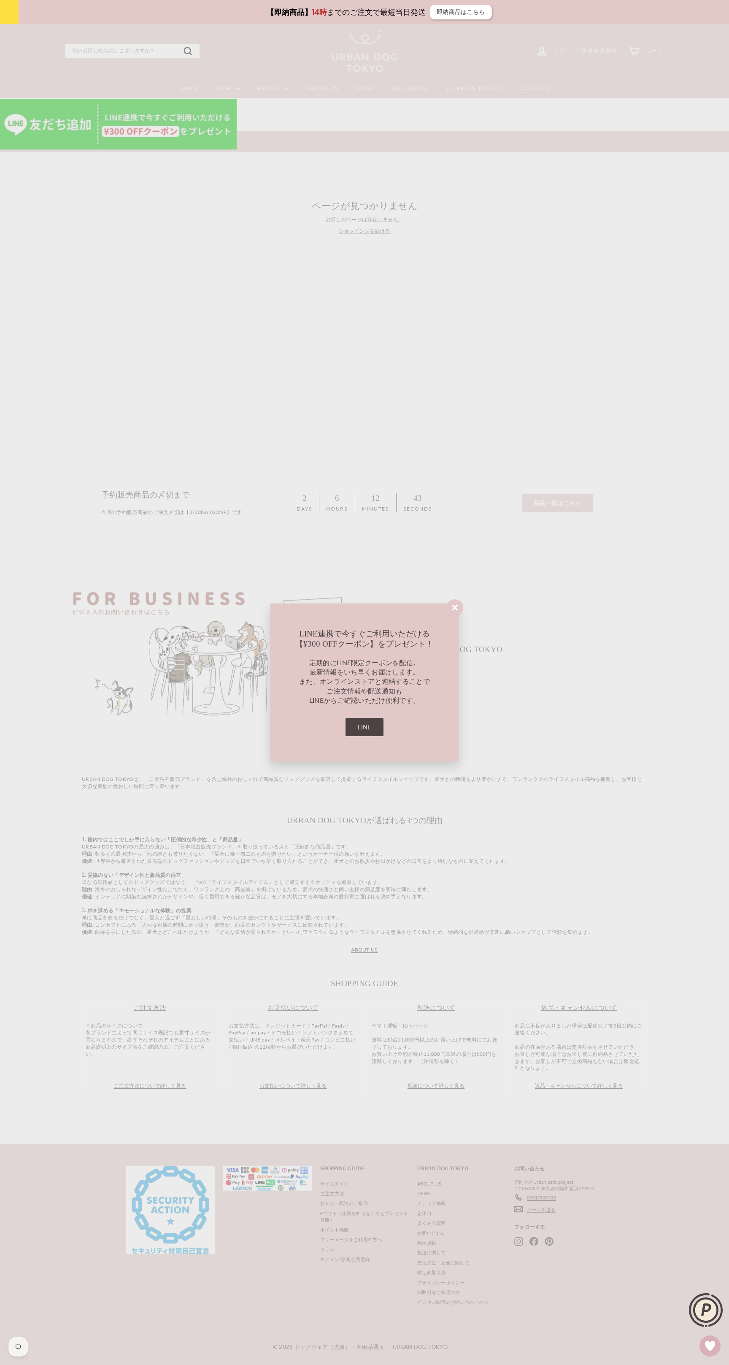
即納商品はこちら (448, 12)
